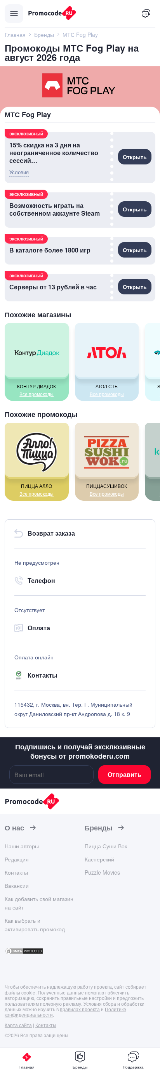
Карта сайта (18, 1025)
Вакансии (17, 885)
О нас (14, 828)
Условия (19, 172)
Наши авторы (22, 846)
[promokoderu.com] (77, 13)
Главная (26, 1067)
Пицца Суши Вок (106, 846)
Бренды (98, 828)
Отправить (124, 774)
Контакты (16, 872)
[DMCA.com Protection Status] (24, 952)
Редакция (17, 859)
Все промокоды (36, 394)
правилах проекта (80, 1009)
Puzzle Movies (102, 872)
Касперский (99, 859)
